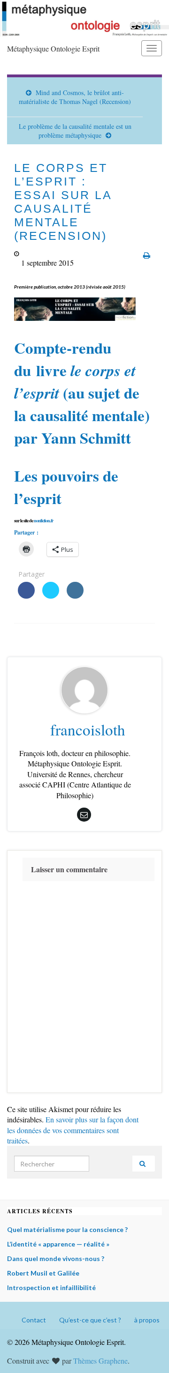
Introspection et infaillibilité (51, 1287)
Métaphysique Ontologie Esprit (53, 48)
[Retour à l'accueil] (84, 18)
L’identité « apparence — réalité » (58, 1244)
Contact (34, 1320)
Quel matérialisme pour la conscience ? (67, 1229)
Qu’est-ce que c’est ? (90, 1320)
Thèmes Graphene (100, 1361)
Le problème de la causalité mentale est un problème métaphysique (75, 131)
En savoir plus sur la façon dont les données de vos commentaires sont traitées (72, 1129)
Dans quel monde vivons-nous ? (55, 1258)
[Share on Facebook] (26, 596)
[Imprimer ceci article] (146, 255)
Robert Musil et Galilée (43, 1273)
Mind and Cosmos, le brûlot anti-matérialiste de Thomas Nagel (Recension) (75, 97)
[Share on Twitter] (50, 596)
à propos (147, 1320)
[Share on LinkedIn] (75, 596)
